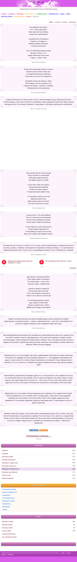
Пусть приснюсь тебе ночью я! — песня (58, 261)
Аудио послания (38, 485)
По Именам (6, 495)
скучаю (28, 16)
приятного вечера (6, 16)
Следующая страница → (38, 436)
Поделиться (44, 430)
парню (62, 14)
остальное (72, 268)
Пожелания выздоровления (9, 472)
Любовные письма (7, 524)
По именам (5, 453)
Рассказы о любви (7, 527)
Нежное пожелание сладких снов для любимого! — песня (20, 261)
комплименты (29, 14)
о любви (3, 14)
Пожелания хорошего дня (9, 466)
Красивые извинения (8, 478)
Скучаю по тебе (6, 475)
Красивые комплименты (8, 459)
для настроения (19, 16)
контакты (3, 554)
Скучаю (4, 509)
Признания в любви (7, 456)
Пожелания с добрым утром (10, 462)
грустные (36, 16)
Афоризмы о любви (7, 521)
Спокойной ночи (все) (9, 489)
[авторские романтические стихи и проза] (37, 2)
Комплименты (6, 504)
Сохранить (34, 430)
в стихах (57, 22)
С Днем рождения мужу (8, 533)
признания (20, 14)
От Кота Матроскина (8, 498)
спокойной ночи (53, 14)
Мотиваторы (6, 506)
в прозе (64, 22)
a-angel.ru (10, 554)
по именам (11, 14)
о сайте (62, 553)
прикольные (72, 22)
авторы (68, 553)
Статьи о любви (6, 530)
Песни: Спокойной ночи (9, 492)
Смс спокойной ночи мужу (9, 537)
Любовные (5, 450)
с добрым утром (41, 14)
